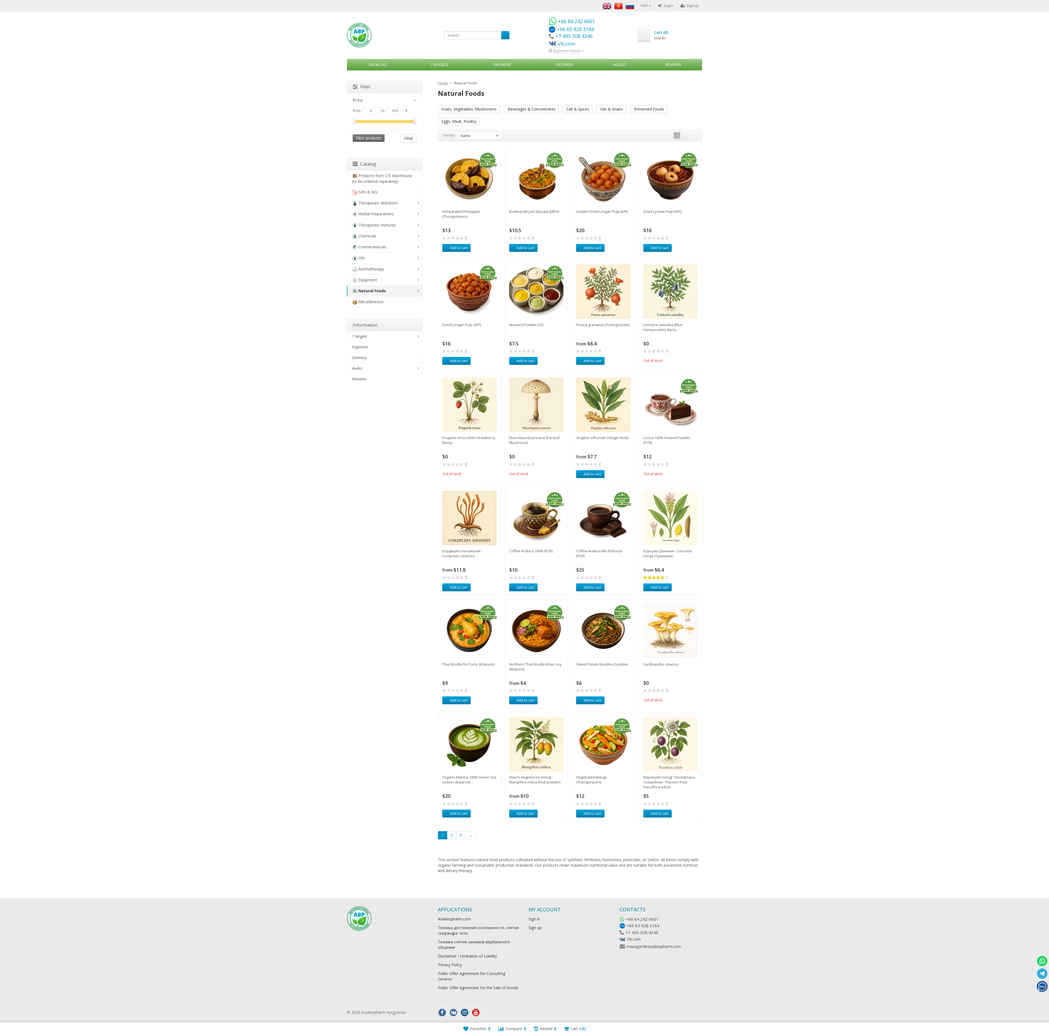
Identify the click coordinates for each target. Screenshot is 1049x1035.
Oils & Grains (611, 109)
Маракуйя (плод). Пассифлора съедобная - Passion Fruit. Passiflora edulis (669, 782)
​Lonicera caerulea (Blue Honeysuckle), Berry (662, 327)
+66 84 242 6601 (642, 919)
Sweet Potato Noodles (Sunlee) (601, 664)
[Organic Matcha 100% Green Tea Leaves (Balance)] (469, 744)
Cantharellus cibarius (661, 664)
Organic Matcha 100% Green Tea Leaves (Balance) (469, 780)
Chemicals (367, 235)
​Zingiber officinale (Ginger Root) (602, 437)
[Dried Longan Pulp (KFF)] (469, 291)
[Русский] (630, 5)
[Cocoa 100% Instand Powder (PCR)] (670, 405)
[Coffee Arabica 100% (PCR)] (536, 518)
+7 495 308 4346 (642, 932)
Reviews (673, 64)
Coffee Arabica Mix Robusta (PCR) (599, 553)
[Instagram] (464, 1012)
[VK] (453, 1012)
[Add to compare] (486, 248)
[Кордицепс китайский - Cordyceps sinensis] (469, 518)
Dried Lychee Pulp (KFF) (662, 211)
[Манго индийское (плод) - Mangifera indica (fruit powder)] (536, 744)
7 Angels (440, 64)
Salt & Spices (577, 109)
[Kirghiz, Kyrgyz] (618, 5)
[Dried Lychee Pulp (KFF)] (670, 178)
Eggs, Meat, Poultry (458, 121)
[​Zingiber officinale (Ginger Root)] (603, 405)
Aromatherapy (371, 269)
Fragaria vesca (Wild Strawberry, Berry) (469, 440)
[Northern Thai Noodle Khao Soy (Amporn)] (536, 631)
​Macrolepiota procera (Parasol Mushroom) (534, 440)
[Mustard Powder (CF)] (536, 291)
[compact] (694, 135)
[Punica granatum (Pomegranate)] (603, 291)
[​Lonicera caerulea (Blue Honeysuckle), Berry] (670, 291)
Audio (620, 64)
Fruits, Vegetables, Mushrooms (469, 109)
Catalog (377, 64)
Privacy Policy (450, 964)
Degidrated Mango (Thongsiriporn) (591, 780)
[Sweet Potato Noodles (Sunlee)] (603, 631)
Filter (365, 87)
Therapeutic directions (378, 202)
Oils (361, 257)
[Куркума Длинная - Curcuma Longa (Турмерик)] (670, 518)
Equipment (367, 279)
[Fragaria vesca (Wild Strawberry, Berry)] (469, 405)
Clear (408, 138)
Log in (669, 5)
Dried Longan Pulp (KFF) (461, 324)
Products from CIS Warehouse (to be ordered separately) (382, 178)
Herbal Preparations (376, 213)
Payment (502, 64)
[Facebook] (442, 1012)
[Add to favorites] (494, 248)
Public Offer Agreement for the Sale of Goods (478, 987)
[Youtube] (476, 1012)
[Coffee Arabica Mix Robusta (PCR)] (603, 518)
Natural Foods (372, 290)
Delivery (564, 64)
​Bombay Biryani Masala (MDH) (534, 211)
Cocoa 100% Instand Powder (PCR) (666, 440)
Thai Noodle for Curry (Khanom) (468, 664)
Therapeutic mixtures (377, 225)
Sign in (534, 918)
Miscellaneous (371, 301)
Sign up (692, 5)
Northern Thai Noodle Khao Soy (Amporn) (535, 667)
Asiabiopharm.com (454, 918)
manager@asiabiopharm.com (654, 946)
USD (645, 5)
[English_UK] (607, 5)
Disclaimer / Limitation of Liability (467, 956)
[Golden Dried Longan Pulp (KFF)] (603, 178)
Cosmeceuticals (372, 246)
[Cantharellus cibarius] (670, 631)
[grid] (677, 135)
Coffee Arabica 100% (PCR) (531, 550)
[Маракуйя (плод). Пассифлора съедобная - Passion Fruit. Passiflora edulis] (670, 744)
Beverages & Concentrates (531, 109)
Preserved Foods (649, 109)
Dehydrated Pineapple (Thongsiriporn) (461, 214)
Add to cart (458, 247)
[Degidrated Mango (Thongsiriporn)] (603, 744)
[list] (685, 135)
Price (358, 100)
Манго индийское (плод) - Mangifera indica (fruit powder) (534, 780)
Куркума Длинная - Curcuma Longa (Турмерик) (667, 553)
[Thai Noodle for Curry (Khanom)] (469, 631)
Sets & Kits (368, 192)
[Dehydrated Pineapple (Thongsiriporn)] (469, 178)
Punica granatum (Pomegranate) (603, 324)
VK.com (634, 939)
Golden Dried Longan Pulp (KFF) (602, 211)
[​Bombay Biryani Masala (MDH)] (536, 178)
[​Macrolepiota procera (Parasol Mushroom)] (536, 405)
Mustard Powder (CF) (526, 324)
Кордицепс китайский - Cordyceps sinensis (462, 553)
